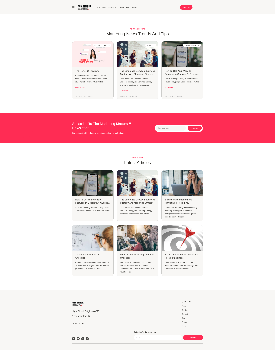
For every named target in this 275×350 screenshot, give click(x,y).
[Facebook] (87, 338)
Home (98, 7)
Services (111, 7)
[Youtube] (78, 338)
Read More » (80, 87)
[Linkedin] (73, 338)
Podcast (121, 7)
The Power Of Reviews (87, 71)
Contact (134, 7)
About (104, 7)
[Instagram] (82, 338)
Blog (127, 7)
